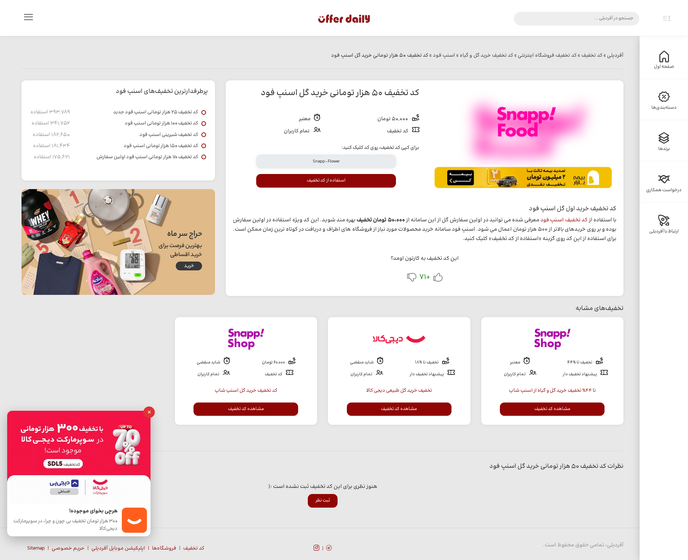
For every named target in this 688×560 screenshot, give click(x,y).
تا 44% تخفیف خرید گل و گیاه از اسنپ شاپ (552, 391)
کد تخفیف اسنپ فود (563, 220)
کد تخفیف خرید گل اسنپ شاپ (246, 391)
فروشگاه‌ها (164, 548)
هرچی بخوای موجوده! (93, 511)
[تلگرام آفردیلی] (329, 549)
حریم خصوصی (68, 548)
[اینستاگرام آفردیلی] (316, 549)
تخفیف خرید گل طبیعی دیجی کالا (399, 391)
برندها (664, 148)
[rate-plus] (438, 279)
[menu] (28, 19)
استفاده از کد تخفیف (326, 180)
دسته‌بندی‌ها (664, 107)
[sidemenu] (666, 19)
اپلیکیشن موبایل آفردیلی (118, 548)
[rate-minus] (411, 279)
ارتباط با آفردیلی (664, 231)
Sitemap (36, 548)
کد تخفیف (193, 548)
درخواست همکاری (664, 190)
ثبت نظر (322, 500)
